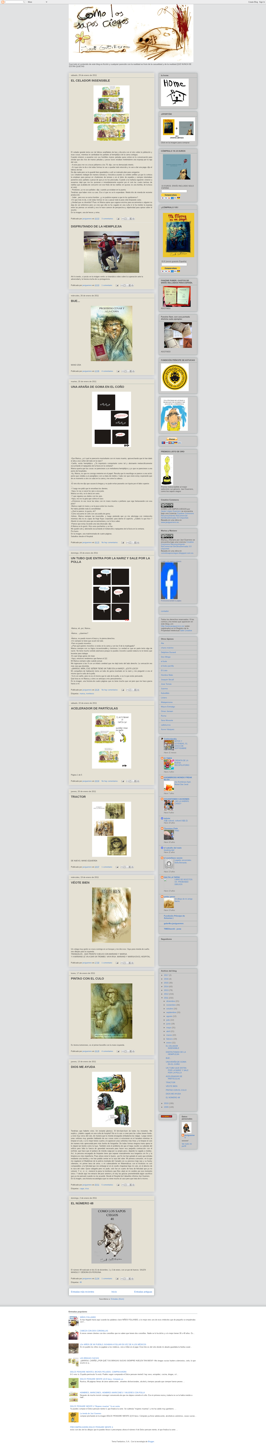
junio (168, 1024)
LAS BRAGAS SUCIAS (89, 1358)
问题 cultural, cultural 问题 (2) (176, 821)
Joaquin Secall (167, 679)
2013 (166, 990)
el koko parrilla (167, 666)
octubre (170, 1008)
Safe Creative (186, 630)
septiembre (171, 1012)
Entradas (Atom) (117, 1299)
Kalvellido (165, 693)
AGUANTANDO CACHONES (176, 799)
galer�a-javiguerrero (174, 923)
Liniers (164, 698)
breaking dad (169, 850)
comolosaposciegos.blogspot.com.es (177, 553)
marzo (169, 1035)
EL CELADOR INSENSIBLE (90, 80)
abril (168, 1031)
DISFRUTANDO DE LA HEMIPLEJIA (96, 226)
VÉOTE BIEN (80, 882)
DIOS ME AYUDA (83, 1067)
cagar (82, 1188)
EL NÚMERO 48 (82, 1203)
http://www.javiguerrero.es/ (172, 626)
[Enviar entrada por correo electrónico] (118, 219)
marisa (82, 694)
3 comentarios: (108, 219)
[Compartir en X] (128, 218)
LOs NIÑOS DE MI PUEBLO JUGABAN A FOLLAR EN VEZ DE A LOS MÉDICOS (113, 1344)
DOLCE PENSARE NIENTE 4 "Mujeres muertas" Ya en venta (95, 1406)
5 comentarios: (108, 1185)
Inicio (114, 1292)
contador (165, 611)
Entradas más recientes (82, 1292)
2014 (166, 986)
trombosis (90, 694)
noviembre (171, 1005)
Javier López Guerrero (171, 511)
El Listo (164, 670)
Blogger (151, 1442)
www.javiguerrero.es (170, 522)
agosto (169, 1016)
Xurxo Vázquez (167, 729)
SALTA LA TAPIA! (172, 877)
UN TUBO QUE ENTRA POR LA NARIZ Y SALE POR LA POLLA (177, 1070)
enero (169, 1042)
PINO (177, 831)
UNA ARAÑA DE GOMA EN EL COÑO (97, 387)
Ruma (163, 716)
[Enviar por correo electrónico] (123, 218)
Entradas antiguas (143, 1292)
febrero (169, 1039)
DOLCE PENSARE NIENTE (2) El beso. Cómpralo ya (101, 1379)
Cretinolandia (170, 739)
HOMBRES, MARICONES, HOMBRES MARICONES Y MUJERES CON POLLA (112, 1393)
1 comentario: (107, 285)
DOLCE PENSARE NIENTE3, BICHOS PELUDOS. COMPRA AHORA (98, 1372)
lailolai (167, 818)
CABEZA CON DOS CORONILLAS (94, 1331)
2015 (166, 983)
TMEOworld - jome (172, 929)
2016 (166, 979)
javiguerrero (190, 1136)
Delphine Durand (168, 652)
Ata (162, 643)
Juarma (164, 688)
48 (81, 1282)
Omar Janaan (167, 711)
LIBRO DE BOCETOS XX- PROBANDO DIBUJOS (183, 881)
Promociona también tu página (171, 601)
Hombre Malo (167, 675)
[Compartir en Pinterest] (133, 218)
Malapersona (166, 702)
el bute (164, 661)
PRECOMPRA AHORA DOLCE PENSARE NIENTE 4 (91, 1427)
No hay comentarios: (110, 542)
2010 (166, 1103)
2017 (166, 975)
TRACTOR (78, 796)
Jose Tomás (166, 684)
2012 (166, 994)
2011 (166, 998)
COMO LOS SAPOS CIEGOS (171, 561)
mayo (169, 1027)
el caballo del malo (173, 848)
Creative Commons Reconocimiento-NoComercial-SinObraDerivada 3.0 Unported (177, 515)
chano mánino (167, 648)
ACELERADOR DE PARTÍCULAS (94, 708)
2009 (166, 1107)
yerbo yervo (169, 896)
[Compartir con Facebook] (130, 218)
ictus (87, 1188)
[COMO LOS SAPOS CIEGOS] (169, 598)
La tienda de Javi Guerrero (90, 1413)
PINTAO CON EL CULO (87, 978)
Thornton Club (171, 828)
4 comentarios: (108, 371)
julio (168, 1020)
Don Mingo (166, 657)
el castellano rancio (173, 858)
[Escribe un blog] (125, 218)
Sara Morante (167, 720)
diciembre (171, 1001)
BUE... (75, 301)
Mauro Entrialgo (168, 707)
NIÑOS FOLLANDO (88, 1317)
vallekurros (166, 725)
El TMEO (168, 758)
